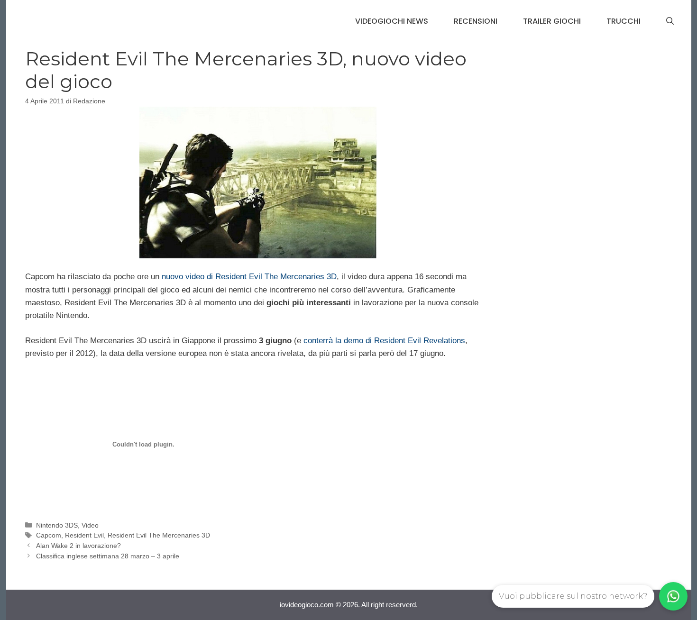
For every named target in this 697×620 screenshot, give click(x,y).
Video (90, 525)
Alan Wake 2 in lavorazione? (78, 545)
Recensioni (475, 21)
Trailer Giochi (552, 21)
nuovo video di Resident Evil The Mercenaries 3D (249, 276)
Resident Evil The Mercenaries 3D (159, 535)
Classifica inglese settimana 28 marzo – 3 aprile (107, 556)
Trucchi (623, 21)
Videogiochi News (391, 21)
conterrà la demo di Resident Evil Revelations (384, 340)
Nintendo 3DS (57, 525)
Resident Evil (84, 535)
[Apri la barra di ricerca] (670, 21)
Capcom (48, 535)
